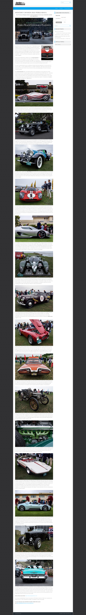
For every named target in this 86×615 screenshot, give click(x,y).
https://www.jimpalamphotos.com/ (31, 595)
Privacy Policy (67, 8)
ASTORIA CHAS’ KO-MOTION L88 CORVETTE (63, 33)
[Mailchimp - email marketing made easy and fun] (64, 22)
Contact (61, 8)
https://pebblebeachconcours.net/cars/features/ (25, 603)
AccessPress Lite (68, 613)
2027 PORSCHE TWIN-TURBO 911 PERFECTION (62, 38)
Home (56, 8)
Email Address (58, 18)
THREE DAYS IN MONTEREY (59, 31)
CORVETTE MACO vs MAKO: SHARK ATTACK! (62, 34)
